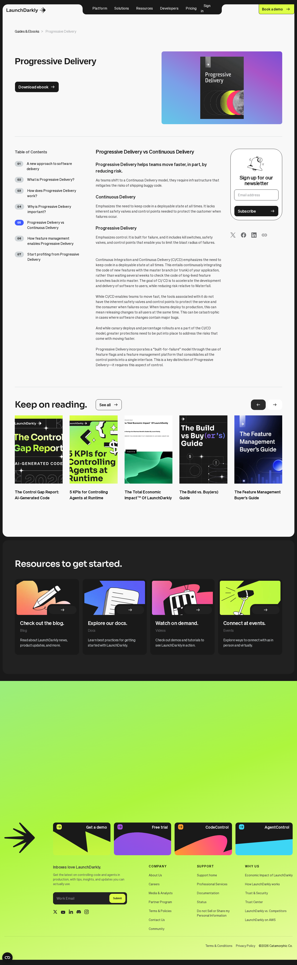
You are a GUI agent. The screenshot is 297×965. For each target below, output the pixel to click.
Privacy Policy (245, 946)
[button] (100, 8)
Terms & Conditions (218, 946)
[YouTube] (63, 912)
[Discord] (79, 912)
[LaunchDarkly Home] (30, 10)
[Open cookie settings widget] (7, 957)
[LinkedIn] (71, 912)
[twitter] (55, 912)
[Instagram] (86, 912)
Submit (117, 898)
